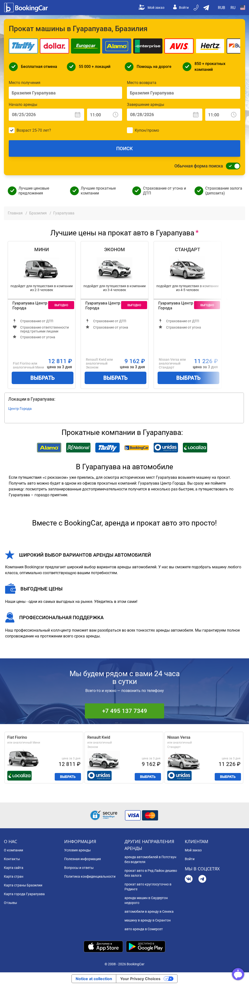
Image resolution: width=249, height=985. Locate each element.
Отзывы (10, 903)
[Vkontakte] (189, 879)
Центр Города (20, 408)
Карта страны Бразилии (23, 885)
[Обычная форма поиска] (231, 166)
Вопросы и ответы (79, 868)
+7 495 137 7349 (124, 711)
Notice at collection (94, 978)
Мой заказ (156, 7)
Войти (184, 7)
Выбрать (42, 378)
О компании (13, 850)
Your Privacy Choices (140, 978)
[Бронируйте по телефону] (196, 7)
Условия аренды (77, 850)
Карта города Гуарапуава (24, 894)
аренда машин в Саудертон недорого (146, 900)
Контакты (12, 859)
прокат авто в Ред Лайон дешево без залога (150, 873)
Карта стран (13, 876)
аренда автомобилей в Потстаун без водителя (150, 859)
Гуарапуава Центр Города (29, 305)
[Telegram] (202, 879)
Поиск (124, 148)
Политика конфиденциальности (90, 876)
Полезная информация (82, 859)
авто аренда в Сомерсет (143, 929)
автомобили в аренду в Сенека (149, 911)
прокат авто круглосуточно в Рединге (147, 886)
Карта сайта (13, 868)
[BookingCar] (26, 7)
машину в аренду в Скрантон (147, 920)
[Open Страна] (242, 7)
